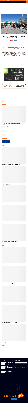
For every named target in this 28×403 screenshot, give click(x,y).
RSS (15, 365)
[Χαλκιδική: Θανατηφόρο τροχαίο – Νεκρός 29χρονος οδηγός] (14, 313)
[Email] (16, 399)
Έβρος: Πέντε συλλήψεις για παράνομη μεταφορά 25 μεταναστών (10, 341)
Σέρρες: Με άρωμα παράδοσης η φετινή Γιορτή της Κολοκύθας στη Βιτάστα (11, 183)
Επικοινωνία (16, 380)
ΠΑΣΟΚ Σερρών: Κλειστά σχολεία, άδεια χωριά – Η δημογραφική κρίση (11, 241)
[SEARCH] (25, 101)
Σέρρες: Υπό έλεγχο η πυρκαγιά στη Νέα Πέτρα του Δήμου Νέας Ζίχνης (9, 372)
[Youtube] (14, 399)
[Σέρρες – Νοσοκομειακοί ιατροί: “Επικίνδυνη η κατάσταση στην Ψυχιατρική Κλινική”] (3, 135)
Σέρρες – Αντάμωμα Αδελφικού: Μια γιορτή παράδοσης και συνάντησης (11, 123)
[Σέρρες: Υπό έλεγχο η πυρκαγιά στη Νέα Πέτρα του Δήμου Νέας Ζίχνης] (3, 131)
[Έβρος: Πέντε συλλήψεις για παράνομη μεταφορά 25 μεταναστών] (14, 332)
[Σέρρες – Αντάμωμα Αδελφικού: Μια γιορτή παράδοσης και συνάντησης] (14, 114)
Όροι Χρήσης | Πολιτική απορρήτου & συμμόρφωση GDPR (20, 378)
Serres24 (4, 38)
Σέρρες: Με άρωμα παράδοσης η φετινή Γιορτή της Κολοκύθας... (13, 126)
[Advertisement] (14, 9)
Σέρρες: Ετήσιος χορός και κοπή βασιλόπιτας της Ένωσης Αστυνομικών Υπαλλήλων (8, 85)
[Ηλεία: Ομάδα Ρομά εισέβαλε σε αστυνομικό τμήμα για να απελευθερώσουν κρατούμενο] (14, 294)
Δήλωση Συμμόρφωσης (17, 379)
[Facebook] (12, 399)
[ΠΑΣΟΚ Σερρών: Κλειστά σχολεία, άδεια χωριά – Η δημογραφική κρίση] (14, 232)
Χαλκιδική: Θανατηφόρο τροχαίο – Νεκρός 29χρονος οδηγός (9, 322)
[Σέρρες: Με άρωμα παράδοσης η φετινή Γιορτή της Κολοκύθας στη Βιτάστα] (3, 127)
